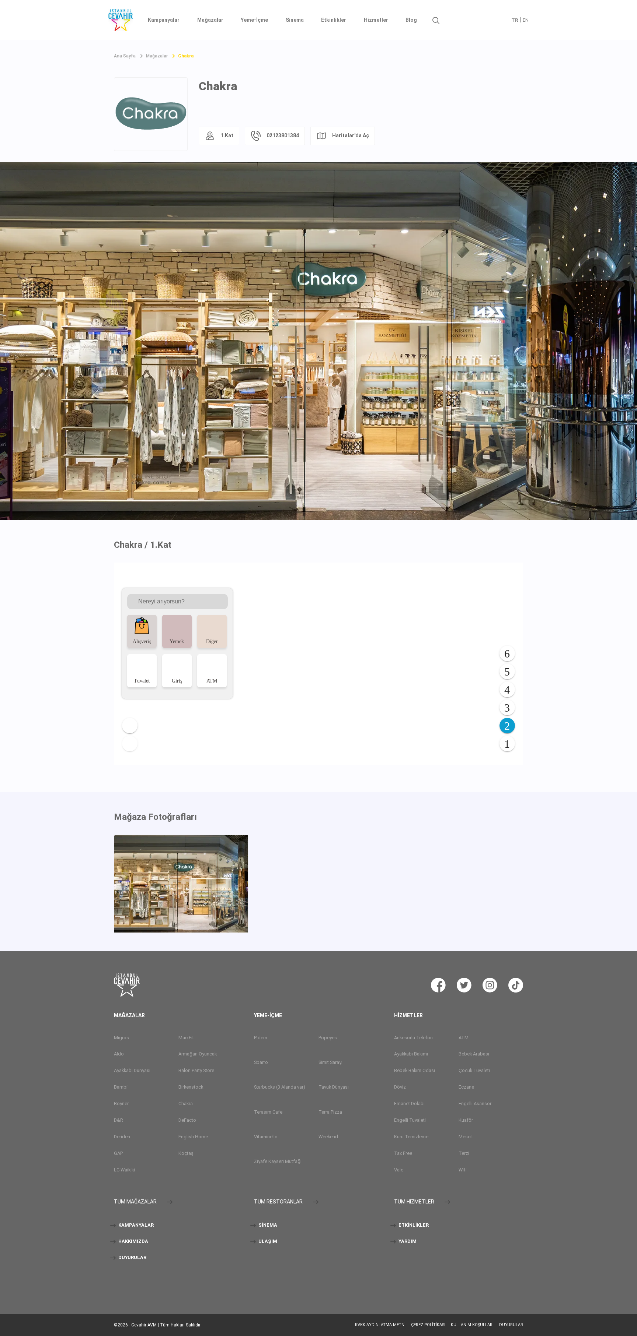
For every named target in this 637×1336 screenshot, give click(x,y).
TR (514, 20)
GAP (118, 1153)
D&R (118, 1120)
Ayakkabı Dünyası (132, 1070)
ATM (464, 1037)
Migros (121, 1037)
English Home (193, 1136)
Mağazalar (210, 20)
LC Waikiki (124, 1170)
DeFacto (187, 1120)
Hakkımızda (132, 1241)
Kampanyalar (164, 20)
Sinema (295, 20)
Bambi (121, 1087)
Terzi (464, 1153)
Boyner (121, 1103)
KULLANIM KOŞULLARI (472, 1324)
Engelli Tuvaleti (410, 1120)
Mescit (466, 1136)
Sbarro (261, 1062)
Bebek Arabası (474, 1054)
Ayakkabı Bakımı (411, 1054)
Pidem (260, 1037)
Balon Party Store (196, 1070)
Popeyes (327, 1037)
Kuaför (466, 1120)
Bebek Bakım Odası (414, 1070)
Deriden (122, 1136)
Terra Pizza (330, 1112)
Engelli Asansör (475, 1103)
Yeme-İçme (254, 20)
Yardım (407, 1241)
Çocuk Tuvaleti (474, 1070)
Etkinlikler (333, 20)
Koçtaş (186, 1153)
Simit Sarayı (330, 1062)
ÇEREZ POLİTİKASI (428, 1324)
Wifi (463, 1170)
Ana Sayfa (125, 56)
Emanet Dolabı (409, 1103)
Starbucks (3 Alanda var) (279, 1087)
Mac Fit (186, 1037)
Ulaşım (267, 1241)
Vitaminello (266, 1136)
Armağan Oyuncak (197, 1054)
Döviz (400, 1087)
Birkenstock (190, 1087)
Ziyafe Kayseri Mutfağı (278, 1161)
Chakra (186, 56)
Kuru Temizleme (411, 1136)
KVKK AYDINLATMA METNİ (380, 1324)
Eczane (466, 1087)
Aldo (119, 1054)
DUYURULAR (131, 1257)
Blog (411, 20)
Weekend (328, 1136)
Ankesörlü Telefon (413, 1037)
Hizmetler (376, 20)
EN (526, 20)
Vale (398, 1170)
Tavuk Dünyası (333, 1087)
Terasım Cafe (268, 1112)
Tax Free (403, 1153)
